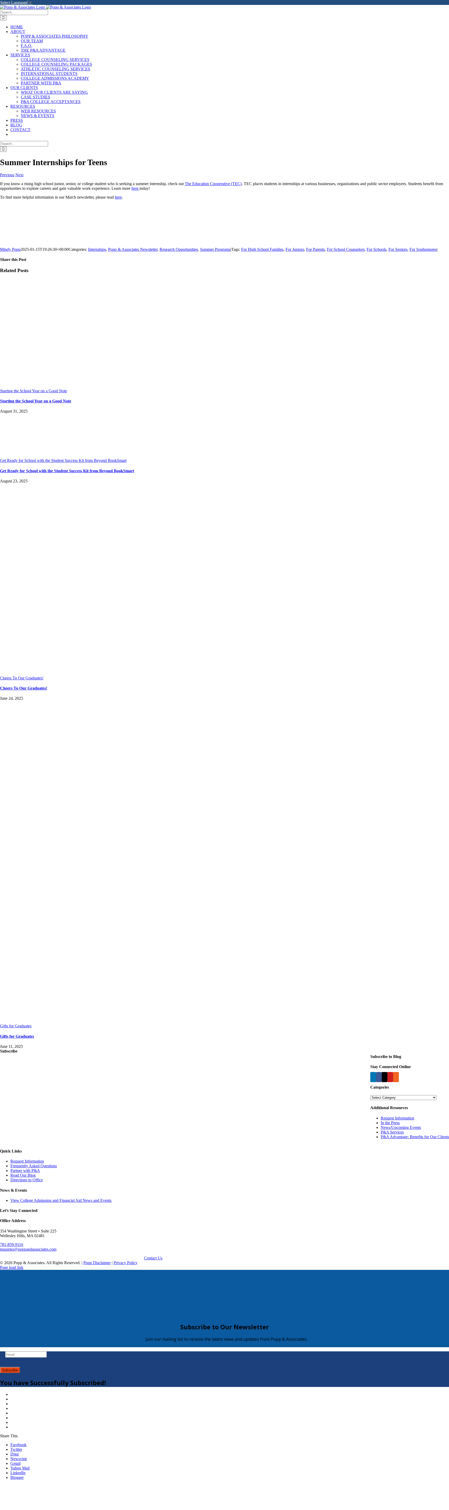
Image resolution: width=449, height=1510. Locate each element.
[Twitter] (384, 1077)
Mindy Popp (10, 249)
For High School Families (262, 249)
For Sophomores (423, 249)
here (134, 188)
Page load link (11, 1267)
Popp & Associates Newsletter (132, 249)
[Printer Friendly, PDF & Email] (32, 238)
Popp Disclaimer (97, 1262)
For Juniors (295, 249)
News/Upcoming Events (401, 1127)
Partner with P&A (25, 1170)
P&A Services (392, 1132)
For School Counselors (346, 249)
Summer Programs (215, 249)
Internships (97, 249)
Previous (7, 175)
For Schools (376, 249)
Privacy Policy (125, 1262)
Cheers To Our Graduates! (21, 678)
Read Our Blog (23, 1175)
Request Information (397, 1118)
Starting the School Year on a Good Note (33, 391)
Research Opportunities (179, 249)
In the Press (390, 1123)
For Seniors (397, 249)
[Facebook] (379, 1077)
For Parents (315, 249)
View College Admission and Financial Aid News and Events (60, 1200)
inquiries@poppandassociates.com (28, 1249)
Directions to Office (26, 1180)
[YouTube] (390, 1077)
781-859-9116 (11, 1244)
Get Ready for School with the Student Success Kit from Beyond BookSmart (63, 460)
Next (19, 175)
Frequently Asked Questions (33, 1166)
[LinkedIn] (373, 1077)
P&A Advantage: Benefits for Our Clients (415, 1137)
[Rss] (396, 1077)
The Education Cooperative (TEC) (213, 183)
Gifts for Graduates (15, 1026)
